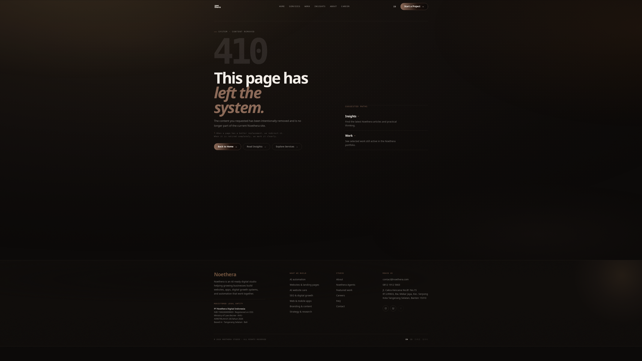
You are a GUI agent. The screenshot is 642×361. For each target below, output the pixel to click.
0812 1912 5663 (391, 284)
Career (345, 6)
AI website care (298, 290)
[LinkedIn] (393, 308)
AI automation (298, 279)
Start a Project (414, 6)
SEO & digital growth (301, 295)
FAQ (338, 301)
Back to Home (227, 146)
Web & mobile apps (301, 301)
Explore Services (287, 146)
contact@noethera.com (396, 279)
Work (307, 6)
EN (407, 339)
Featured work (344, 290)
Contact (340, 306)
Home (282, 6)
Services (294, 6)
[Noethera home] (225, 6)
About (333, 6)
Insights (320, 6)
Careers (340, 295)
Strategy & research (301, 311)
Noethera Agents (345, 284)
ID (394, 6)
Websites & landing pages (304, 284)
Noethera (225, 274)
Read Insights (256, 146)
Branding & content (301, 306)
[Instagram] (386, 308)
